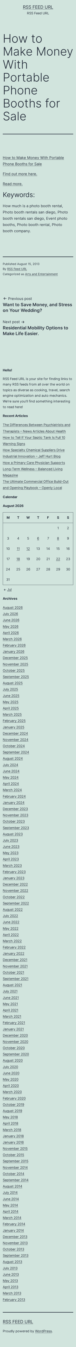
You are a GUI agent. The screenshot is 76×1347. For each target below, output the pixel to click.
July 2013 (10, 1268)
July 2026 (10, 614)
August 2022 (13, 909)
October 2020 (14, 1048)
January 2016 (13, 1142)
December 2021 (15, 960)
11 (18, 549)
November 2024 (15, 740)
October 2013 (13, 1249)
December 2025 (15, 658)
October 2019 (13, 1104)
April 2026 (11, 633)
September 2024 (16, 752)
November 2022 (15, 890)
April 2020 (11, 1086)
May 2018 (10, 1117)
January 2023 (13, 878)
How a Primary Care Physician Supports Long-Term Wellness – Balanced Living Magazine (34, 469)
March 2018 (12, 1130)
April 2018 (10, 1123)
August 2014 (12, 1186)
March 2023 (12, 865)
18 (18, 559)
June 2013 (11, 1274)
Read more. (13, 184)
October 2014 (13, 1174)
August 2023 (13, 834)
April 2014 (10, 1211)
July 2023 (10, 840)
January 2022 (13, 953)
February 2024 (14, 796)
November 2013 (15, 1243)
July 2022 (10, 916)
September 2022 (16, 903)
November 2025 (15, 664)
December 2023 (15, 809)
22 (58, 559)
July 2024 (10, 765)
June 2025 (11, 696)
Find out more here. (20, 174)
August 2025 (13, 683)
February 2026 (14, 645)
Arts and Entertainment (41, 274)
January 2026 (13, 651)
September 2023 (16, 828)
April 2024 (11, 784)
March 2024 (12, 790)
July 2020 (10, 1067)
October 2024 (14, 746)
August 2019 (12, 1111)
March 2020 (12, 1092)
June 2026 (11, 620)
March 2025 (12, 714)
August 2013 (12, 1262)
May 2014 (10, 1205)
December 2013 (15, 1237)
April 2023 (11, 859)
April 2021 (10, 1010)
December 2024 (15, 733)
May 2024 (11, 777)
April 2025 (11, 708)
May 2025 (10, 702)
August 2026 (13, 607)
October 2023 (14, 821)
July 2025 (10, 689)
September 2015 (15, 1161)
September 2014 (16, 1180)
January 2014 (13, 1230)
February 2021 (14, 1023)
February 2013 (14, 1300)
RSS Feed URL (38, 7)
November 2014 (15, 1167)
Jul (9, 589)
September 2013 (15, 1255)
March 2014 (12, 1218)
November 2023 (15, 815)
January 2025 (13, 727)
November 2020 (15, 1042)
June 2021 (11, 998)
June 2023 (11, 846)
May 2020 (10, 1079)
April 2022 (11, 935)
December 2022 (15, 884)
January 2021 (13, 1029)
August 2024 (13, 758)
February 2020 (14, 1098)
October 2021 (13, 972)
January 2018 (13, 1136)
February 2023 (14, 872)
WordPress (43, 1331)
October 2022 (14, 897)
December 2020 (15, 1035)
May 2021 (10, 1004)
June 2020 (11, 1073)
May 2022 (10, 928)
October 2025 (14, 670)
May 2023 (10, 853)
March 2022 (12, 941)
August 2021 (12, 985)
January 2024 (14, 803)
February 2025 (14, 721)
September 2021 (15, 979)
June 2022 (11, 922)
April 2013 (10, 1287)
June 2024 (11, 771)
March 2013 (12, 1293)
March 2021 (12, 1016)
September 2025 (16, 677)
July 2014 (10, 1192)
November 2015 (15, 1148)
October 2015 (13, 1155)
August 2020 (13, 1060)
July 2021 (10, 991)
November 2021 (15, 966)
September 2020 (16, 1054)
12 (28, 549)
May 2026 (10, 626)
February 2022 (14, 947)
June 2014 (11, 1199)
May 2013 (10, 1281)
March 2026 (12, 639)
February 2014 (14, 1224)
